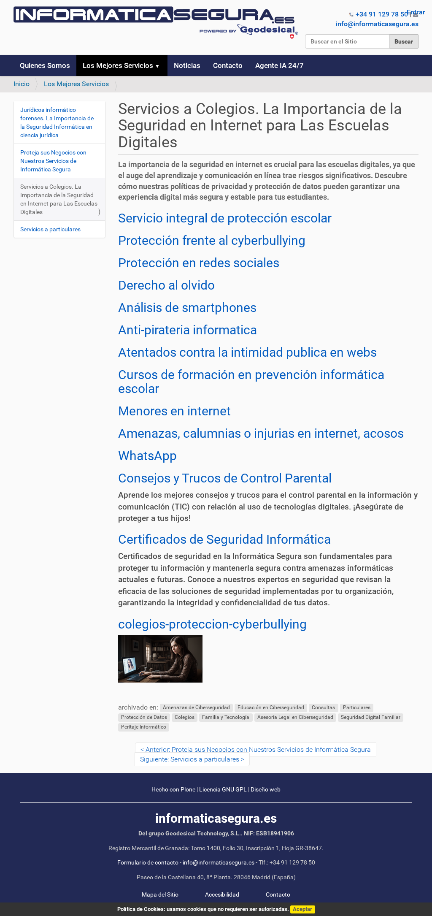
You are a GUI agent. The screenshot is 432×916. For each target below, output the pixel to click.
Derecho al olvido (166, 285)
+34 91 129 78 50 (382, 14)
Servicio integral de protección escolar (225, 218)
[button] (160, 65)
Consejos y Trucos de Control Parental (225, 478)
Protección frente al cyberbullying (211, 240)
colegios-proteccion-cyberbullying (212, 624)
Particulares (356, 708)
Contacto (228, 65)
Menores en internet (174, 411)
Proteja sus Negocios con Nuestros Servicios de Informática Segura (53, 161)
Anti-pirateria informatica (187, 329)
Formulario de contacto (147, 862)
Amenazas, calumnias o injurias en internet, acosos (261, 433)
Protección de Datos (144, 717)
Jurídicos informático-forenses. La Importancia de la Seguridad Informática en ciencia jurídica (57, 122)
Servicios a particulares (50, 229)
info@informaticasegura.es (377, 24)
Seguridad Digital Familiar (370, 717)
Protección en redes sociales (198, 262)
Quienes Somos (45, 65)
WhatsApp (147, 455)
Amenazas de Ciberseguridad (196, 708)
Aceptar (302, 909)
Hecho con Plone (173, 789)
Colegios (184, 717)
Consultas (323, 708)
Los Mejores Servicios (118, 65)
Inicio (22, 84)
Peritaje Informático (143, 727)
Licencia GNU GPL (223, 789)
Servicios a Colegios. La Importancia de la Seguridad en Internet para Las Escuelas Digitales (58, 199)
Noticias (187, 65)
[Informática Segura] (156, 22)
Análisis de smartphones (187, 307)
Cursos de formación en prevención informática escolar (251, 381)
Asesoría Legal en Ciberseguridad (295, 717)
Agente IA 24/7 (279, 65)
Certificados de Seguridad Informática (224, 539)
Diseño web (266, 789)
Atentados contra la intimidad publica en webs (247, 352)
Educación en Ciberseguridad (271, 708)
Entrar (416, 12)
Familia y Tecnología (225, 717)
